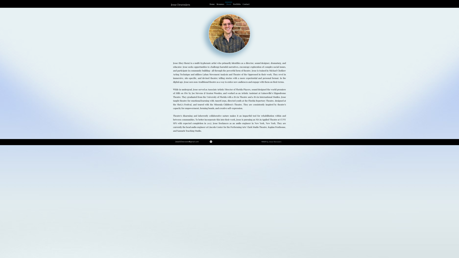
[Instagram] (211, 141)
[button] (220, 3)
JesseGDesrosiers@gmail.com (187, 141)
